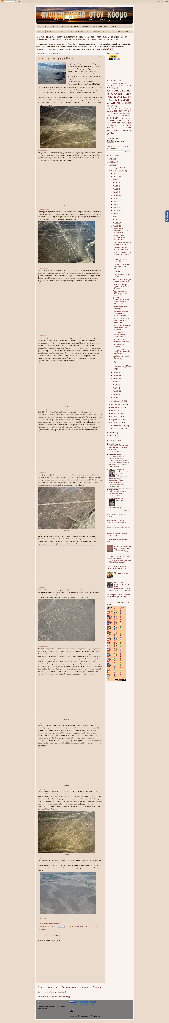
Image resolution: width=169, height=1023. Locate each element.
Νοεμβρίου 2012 (117, 171)
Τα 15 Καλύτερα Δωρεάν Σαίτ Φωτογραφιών (121, 248)
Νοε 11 (115, 223)
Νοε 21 (115, 195)
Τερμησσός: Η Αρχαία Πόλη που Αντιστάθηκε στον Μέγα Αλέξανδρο (118, 447)
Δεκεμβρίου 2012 (117, 168)
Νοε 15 (115, 210)
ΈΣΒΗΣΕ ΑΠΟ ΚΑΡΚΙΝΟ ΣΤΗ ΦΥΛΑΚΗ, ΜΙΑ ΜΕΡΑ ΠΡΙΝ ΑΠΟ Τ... (121, 320)
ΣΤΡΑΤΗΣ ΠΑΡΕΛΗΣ (116, 498)
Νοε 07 (115, 379)
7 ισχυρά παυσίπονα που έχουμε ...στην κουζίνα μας (122, 254)
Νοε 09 (115, 372)
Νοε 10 (115, 226)
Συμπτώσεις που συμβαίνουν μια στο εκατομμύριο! (118, 528)
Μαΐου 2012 (115, 416)
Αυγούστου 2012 (117, 407)
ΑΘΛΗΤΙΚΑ (121, 86)
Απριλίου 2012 (116, 420)
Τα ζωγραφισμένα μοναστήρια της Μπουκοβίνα (118, 534)
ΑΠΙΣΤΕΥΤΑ (50, 32)
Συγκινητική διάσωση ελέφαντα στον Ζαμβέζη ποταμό (120, 313)
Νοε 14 (115, 214)
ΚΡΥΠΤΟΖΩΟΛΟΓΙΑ (114, 109)
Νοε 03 (115, 391)
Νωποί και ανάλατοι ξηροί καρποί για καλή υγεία (122, 280)
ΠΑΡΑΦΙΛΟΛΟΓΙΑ (114, 120)
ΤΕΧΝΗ (128, 127)
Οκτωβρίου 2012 (117, 401)
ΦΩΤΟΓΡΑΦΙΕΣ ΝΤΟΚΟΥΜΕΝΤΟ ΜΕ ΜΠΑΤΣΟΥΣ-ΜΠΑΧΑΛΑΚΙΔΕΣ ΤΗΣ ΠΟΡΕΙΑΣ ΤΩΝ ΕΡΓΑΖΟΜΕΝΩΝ (118, 586)
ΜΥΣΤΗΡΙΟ (96, 32)
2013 (111, 162)
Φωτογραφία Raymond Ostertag (43, 409)
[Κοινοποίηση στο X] (62, 927)
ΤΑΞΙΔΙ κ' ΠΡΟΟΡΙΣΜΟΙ (120, 32)
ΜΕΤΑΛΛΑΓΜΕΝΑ (124, 111)
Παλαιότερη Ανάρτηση (92, 987)
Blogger (97, 1016)
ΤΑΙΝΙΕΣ (110, 128)
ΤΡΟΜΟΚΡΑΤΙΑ (125, 131)
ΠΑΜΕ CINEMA (125, 118)
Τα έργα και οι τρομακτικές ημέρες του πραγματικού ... (122, 230)
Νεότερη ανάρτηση (47, 987)
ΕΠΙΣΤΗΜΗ (113, 102)
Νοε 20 (115, 198)
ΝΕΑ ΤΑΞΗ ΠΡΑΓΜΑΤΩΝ (75, 32)
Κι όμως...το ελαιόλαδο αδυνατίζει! (121, 260)
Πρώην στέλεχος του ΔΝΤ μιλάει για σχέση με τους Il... (121, 293)
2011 (111, 433)
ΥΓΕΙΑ (88, 32)
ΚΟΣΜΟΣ (41, 32)
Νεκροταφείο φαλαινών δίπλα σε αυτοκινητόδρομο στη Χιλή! (118, 596)
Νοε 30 (115, 173)
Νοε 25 (115, 189)
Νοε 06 (115, 382)
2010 (111, 436)
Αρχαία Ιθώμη (114, 490)
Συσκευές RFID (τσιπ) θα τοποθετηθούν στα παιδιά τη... (122, 327)
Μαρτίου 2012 (116, 423)
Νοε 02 (115, 394)
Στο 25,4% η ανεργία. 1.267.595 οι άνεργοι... (121, 340)
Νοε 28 (115, 180)
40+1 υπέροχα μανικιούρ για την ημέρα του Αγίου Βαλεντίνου (118, 567)
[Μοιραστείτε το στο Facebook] (64, 927)
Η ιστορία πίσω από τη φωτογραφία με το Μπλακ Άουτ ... (121, 237)
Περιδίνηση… (120, 500)
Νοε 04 (115, 388)
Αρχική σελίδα (42, 26)
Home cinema (117, 83)
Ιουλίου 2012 (116, 410)
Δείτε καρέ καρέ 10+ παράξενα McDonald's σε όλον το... (121, 351)
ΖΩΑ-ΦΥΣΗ (60, 32)
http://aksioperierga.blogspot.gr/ (49, 923)
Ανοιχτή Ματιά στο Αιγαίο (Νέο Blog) (104, 26)
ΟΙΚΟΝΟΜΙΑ (112, 118)
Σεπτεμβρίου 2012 (118, 404)
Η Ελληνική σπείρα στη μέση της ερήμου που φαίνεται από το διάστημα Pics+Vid (122, 549)
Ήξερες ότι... (117, 271)
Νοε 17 (115, 204)
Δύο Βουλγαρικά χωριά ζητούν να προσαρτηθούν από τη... (121, 359)
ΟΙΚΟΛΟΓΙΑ (126, 116)
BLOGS (109, 83)
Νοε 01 (115, 397)
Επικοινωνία (86, 26)
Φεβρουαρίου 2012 (118, 426)
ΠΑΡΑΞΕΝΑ (106, 32)
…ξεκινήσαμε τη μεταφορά (118, 345)
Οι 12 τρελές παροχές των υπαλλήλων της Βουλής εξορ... (120, 334)
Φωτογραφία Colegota (42, 335)
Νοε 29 (115, 177)
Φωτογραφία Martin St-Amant (43, 209)
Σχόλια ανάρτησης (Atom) (56, 992)
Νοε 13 (115, 217)
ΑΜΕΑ (129, 86)
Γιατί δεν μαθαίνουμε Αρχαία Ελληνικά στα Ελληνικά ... (121, 286)
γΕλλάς (111, 133)
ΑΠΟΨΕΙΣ (116, 93)
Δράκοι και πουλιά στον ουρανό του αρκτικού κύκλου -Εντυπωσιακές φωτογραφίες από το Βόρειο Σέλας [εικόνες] (119, 559)
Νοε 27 (115, 183)
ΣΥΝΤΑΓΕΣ (126, 125)
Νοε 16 (115, 207)
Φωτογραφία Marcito (42, 587)
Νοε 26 (115, 186)
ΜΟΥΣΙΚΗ (111, 113)
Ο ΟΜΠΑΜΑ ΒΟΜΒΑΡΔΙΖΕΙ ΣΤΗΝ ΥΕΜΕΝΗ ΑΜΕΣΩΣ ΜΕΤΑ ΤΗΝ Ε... (121, 301)
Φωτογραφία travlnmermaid (43, 150)
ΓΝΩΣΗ (110, 97)
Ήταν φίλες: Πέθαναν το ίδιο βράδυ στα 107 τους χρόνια (121, 266)
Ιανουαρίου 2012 (117, 429)
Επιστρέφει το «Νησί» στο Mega (120, 308)
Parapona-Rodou (115, 455)
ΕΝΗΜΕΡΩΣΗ (123, 99)
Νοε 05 (115, 385)
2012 (111, 165)
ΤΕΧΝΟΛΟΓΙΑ (113, 130)
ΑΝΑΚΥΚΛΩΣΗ (112, 88)
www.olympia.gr (114, 444)
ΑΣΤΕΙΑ (128, 94)
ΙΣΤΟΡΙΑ (80, 926)
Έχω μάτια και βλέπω (116, 469)
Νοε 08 (115, 376)
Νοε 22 (115, 192)
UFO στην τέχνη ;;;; (121, 573)
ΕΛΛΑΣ (118, 96)
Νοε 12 (115, 220)
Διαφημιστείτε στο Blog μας (70, 26)
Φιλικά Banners (54, 26)
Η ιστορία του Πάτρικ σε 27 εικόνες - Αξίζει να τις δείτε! (116, 521)
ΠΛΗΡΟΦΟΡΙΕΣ (124, 123)
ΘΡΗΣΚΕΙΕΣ (126, 103)
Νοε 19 (115, 201)
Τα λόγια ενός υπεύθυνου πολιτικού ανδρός (122, 243)
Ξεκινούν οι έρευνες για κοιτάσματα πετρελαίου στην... (122, 367)
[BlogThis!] (61, 927)
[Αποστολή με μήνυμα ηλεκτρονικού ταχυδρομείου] (59, 927)
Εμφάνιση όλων (127, 510)
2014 (111, 159)
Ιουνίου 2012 (116, 413)
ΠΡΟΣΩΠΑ (111, 125)
